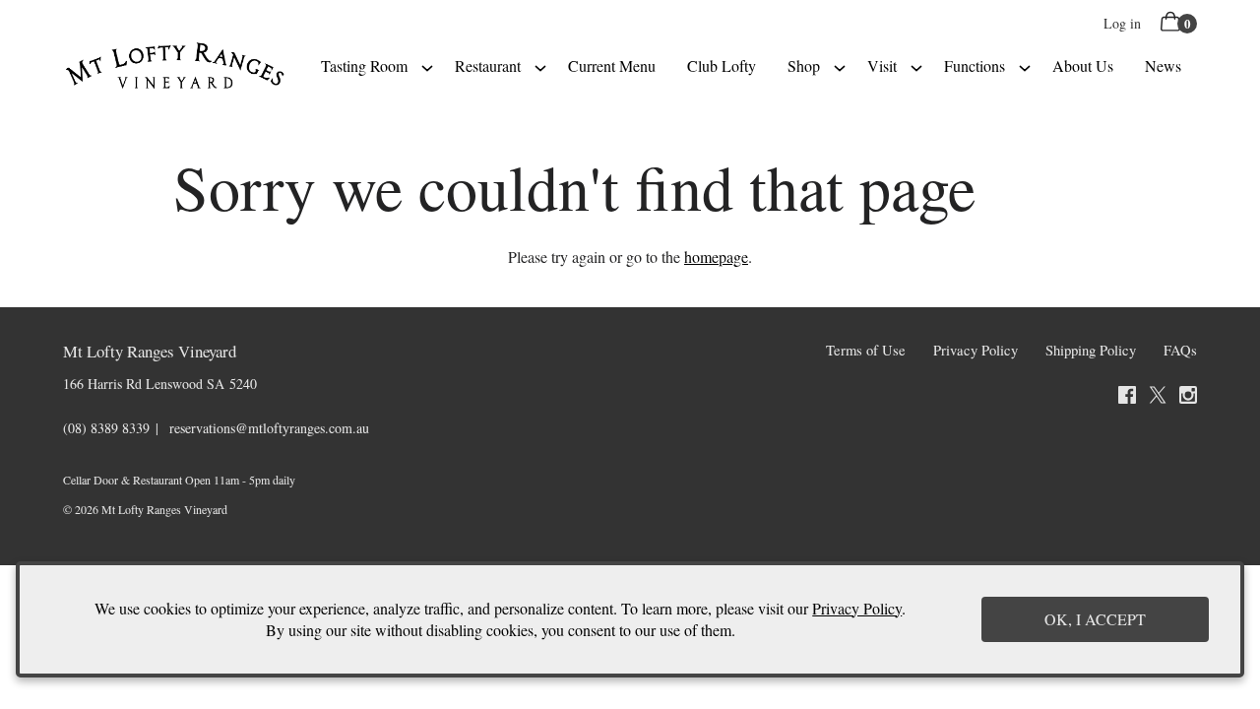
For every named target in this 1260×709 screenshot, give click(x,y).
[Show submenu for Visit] (916, 66)
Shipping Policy (1090, 350)
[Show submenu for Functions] (1025, 66)
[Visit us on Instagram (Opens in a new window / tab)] (1188, 398)
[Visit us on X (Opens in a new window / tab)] (1157, 398)
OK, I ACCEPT (1095, 619)
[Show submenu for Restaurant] (540, 66)
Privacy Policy (975, 350)
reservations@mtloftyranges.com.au (269, 428)
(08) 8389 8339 (106, 428)
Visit (882, 65)
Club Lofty (721, 65)
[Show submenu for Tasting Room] (427, 66)
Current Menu (612, 65)
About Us (1082, 65)
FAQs (1180, 350)
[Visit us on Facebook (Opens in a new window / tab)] (1127, 398)
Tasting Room (364, 65)
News (1163, 65)
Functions (974, 65)
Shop (804, 65)
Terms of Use (866, 350)
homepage (716, 256)
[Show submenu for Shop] (839, 66)
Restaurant (488, 65)
